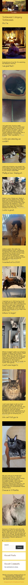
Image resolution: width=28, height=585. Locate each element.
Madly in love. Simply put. (12, 173)
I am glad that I (8, 66)
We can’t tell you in (10, 417)
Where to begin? (9, 313)
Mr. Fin (5, 23)
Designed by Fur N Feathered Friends (14, 582)
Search (6, 545)
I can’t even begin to (10, 365)
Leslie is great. (8, 210)
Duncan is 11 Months (10, 490)
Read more (21, 207)
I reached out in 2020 (11, 262)
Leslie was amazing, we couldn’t (11, 140)
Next (8, 540)
